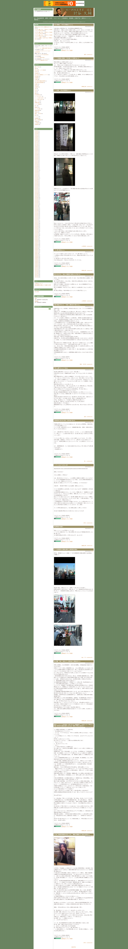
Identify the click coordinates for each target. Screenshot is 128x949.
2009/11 (36, 237)
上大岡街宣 (84, 246)
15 (62, 21)
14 (61, 21)
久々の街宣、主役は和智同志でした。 (63, 90)
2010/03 (36, 232)
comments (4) (89, 246)
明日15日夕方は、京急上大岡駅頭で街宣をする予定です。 (67, 274)
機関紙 (36, 19)
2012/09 (36, 193)
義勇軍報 (36, 301)
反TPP (36, 71)
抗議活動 (36, 118)
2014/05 (36, 170)
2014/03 (36, 172)
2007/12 (36, 267)
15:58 (92, 251)
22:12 (92, 727)
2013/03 (36, 185)
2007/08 (36, 273)
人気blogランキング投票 (66, 50)
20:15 (92, 663)
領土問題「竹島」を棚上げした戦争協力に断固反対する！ (67, 661)
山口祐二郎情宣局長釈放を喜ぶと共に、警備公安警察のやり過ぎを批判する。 (72, 834)
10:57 (92, 466)
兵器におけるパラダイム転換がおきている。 (43, 26)
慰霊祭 (36, 121)
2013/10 (36, 176)
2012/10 (36, 192)
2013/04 (36, 184)
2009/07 (36, 243)
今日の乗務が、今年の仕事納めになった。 (64, 24)
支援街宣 (36, 86)
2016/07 (36, 146)
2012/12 (36, 189)
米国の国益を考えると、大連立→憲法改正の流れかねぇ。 (67, 304)
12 (58, 21)
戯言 (85, 54)
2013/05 (36, 183)
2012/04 (36, 200)
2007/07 (36, 274)
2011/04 (36, 215)
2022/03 (36, 131)
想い (85, 461)
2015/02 (36, 158)
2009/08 (36, 241)
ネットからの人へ (38, 96)
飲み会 (36, 90)
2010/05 (36, 230)
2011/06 (36, 213)
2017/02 (36, 145)
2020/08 (36, 133)
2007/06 (36, 275)
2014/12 (36, 161)
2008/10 (36, 254)
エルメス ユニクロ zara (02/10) (42, 54)
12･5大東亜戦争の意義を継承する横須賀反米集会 (65, 549)
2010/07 (36, 227)
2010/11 (36, 222)
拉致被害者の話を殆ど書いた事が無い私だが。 (65, 420)
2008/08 (36, 257)
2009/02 (36, 249)
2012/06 (36, 197)
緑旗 (36, 298)
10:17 (92, 551)
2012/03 (36, 201)
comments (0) (89, 461)
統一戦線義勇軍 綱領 (41, 18)
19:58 (92, 369)
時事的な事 (84, 86)
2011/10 (36, 207)
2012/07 (36, 196)
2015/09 (36, 154)
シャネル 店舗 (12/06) (40, 57)
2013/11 (36, 175)
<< (43, 21)
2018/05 (36, 140)
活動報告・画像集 (67, 18)
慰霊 (36, 68)
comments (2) (89, 270)
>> (84, 21)
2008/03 (36, 263)
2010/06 (36, 228)
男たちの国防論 (38, 119)
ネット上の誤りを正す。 (39, 97)
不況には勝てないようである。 (61, 368)
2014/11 (36, 162)
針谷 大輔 (37, 291)
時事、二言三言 (83, 364)
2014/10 (36, 163)
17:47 (92, 836)
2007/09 (36, 271)
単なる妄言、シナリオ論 (39, 70)
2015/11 (36, 153)
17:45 (92, 422)
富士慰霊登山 (37, 94)
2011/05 (36, 214)
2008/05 (36, 261)
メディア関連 (37, 104)
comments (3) (89, 416)
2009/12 (36, 236)
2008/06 (36, 260)
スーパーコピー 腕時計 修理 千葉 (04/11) (44, 48)
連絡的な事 (84, 545)
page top (73, 947)
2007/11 (36, 269)
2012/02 (36, 202)
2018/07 (36, 137)
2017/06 (36, 144)
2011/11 (36, 206)
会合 (36, 91)
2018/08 (36, 136)
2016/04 (36, 149)
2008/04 (36, 262)
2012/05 (36, 198)
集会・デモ (84, 657)
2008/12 (36, 252)
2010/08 (36, 226)
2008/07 (36, 258)
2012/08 (36, 194)
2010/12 (36, 220)
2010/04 (36, 231)
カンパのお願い (38, 108)
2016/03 (36, 150)
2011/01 (36, 219)
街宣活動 (36, 76)
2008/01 (36, 266)
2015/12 (36, 151)
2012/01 (36, 204)
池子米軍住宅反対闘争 (39, 82)
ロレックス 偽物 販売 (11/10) (41, 60)
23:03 (92, 26)
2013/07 (36, 180)
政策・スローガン (55, 18)
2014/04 (36, 171)
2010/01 (36, 235)
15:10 (92, 60)
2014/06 (36, 168)
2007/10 (36, 270)
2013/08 (36, 179)
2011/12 (36, 205)
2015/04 (36, 155)
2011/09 (36, 209)
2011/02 (36, 218)
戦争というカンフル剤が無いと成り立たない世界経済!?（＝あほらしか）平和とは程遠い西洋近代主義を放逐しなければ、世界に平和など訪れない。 (73, 725)
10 (56, 21)
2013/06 (36, 181)
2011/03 (36, 217)
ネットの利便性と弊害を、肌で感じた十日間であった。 (67, 58)
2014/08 (36, 166)
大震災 (36, 79)
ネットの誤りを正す (39, 99)
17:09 (92, 306)
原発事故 (36, 77)
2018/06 (36, 138)
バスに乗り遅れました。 (59, 250)
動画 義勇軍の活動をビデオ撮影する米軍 (43, 285)
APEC (85, 522)
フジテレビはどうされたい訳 (61, 465)
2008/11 (36, 253)
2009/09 (36, 240)
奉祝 (36, 93)
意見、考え (37, 66)
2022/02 (36, 132)
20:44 (92, 276)
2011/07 (36, 211)
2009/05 (36, 245)
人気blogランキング (39, 283)
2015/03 (36, 157)
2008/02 (36, 265)
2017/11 (36, 141)
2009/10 (36, 239)
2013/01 (36, 188)
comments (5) (89, 364)
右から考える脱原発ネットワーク (41, 74)
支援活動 (36, 73)
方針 (36, 88)
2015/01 (36, 159)
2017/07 (36, 142)
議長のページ (86, 18)
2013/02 (36, 187)
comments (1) (89, 54)
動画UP (36, 107)
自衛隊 (36, 84)
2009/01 (36, 250)
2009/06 (36, 244)
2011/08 (36, 210)
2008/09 (36, 256)
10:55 (92, 528)
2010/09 (36, 224)
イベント (36, 116)
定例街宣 (36, 124)
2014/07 (36, 167)
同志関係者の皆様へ (58, 526)
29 (80, 21)
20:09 (92, 92)
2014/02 (36, 174)
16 (63, 21)
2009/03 (36, 248)
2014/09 (36, 164)
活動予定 (77, 18)
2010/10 (36, 223)
